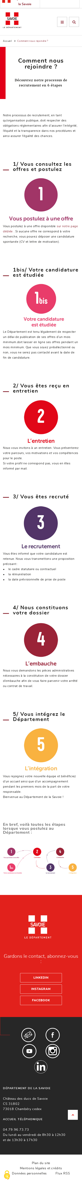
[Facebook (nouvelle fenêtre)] (53, 1035)
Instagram (41, 989)
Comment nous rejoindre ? (32, 41)
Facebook (41, 1000)
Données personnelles (29, 1173)
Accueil (7, 41)
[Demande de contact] (28, 1035)
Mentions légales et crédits (41, 1168)
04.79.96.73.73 (16, 1129)
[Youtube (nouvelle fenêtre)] (29, 1051)
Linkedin (40, 977)
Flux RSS (63, 1173)
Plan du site (41, 1163)
